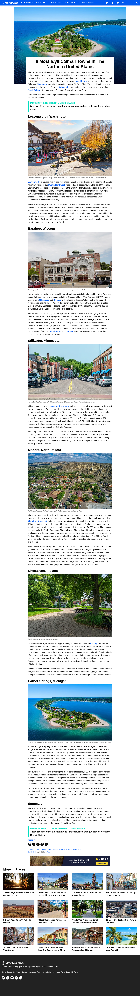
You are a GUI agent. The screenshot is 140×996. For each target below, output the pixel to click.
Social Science (86, 3)
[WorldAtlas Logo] (11, 3)
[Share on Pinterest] (42, 844)
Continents (27, 3)
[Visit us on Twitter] (12, 978)
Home (4, 972)
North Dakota (34, 90)
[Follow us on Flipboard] (3, 978)
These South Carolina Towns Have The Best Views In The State (51, 950)
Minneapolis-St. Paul (59, 406)
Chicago (57, 300)
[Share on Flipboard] (29, 844)
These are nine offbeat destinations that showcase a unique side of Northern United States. (70, 833)
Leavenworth (34, 182)
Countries (41, 3)
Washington (81, 81)
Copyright (25, 972)
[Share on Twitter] (38, 844)
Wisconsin (64, 87)
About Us (33, 972)
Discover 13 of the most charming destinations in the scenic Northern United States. (70, 108)
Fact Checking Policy (44, 972)
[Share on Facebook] (33, 844)
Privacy (18, 972)
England (70, 331)
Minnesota (42, 84)
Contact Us (11, 972)
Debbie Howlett (32, 852)
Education (70, 3)
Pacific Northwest (56, 185)
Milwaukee (44, 300)
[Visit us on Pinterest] (16, 978)
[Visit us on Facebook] (7, 978)
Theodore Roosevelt (37, 521)
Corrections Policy (58, 972)
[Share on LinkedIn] (46, 844)
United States (54, 331)
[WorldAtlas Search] (137, 2)
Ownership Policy (72, 972)
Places (49, 852)
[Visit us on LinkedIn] (20, 978)
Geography (55, 3)
